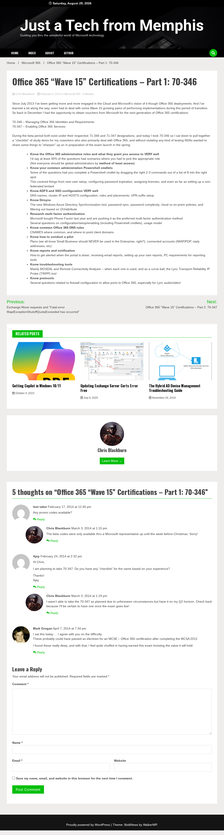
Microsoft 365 (72, 94)
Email (17, 760)
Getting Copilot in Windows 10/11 (36, 385)
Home (15, 53)
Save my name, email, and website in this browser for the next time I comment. (74, 778)
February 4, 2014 (50, 94)
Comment (20, 684)
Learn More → (112, 461)
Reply (41, 519)
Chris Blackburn (25, 94)
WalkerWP (150, 824)
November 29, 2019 (163, 397)
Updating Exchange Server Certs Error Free (109, 388)
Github (69, 53)
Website (120, 760)
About (49, 53)
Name (17, 742)
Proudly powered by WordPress (88, 824)
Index (32, 53)
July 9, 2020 (90, 397)
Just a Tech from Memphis (112, 25)
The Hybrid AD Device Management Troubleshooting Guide (174, 388)
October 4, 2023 (24, 393)
